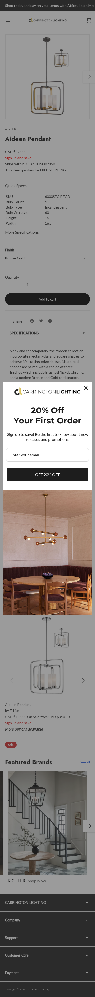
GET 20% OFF (47, 474)
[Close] (86, 388)
